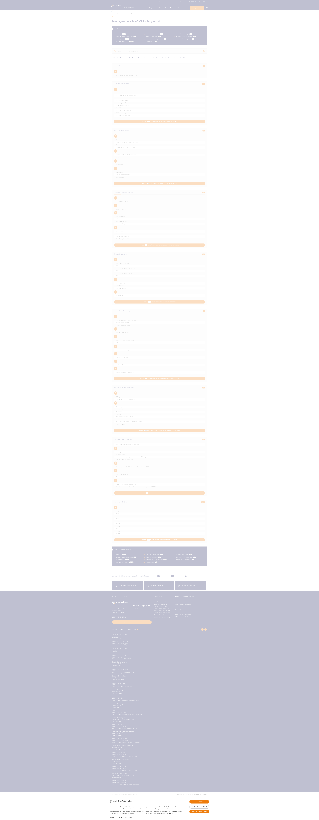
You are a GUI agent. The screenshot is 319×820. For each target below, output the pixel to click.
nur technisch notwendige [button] (199, 807)
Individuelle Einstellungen (199, 812)
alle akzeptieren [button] (199, 802)
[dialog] (159, 809)
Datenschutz (120, 817)
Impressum (112, 817)
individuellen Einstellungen (166, 813)
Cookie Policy (128, 817)
